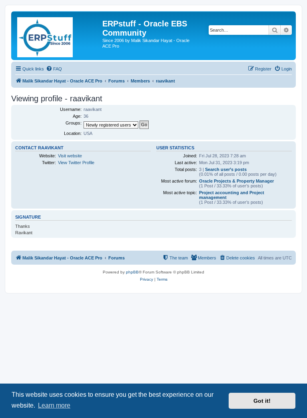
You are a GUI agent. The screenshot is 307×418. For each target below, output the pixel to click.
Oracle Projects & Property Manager (236, 181)
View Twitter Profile (76, 162)
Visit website (70, 155)
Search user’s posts (226, 169)
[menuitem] (54, 69)
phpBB (132, 272)
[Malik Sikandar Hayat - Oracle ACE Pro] (57, 35)
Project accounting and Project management (231, 195)
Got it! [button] (262, 401)
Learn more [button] (54, 405)
